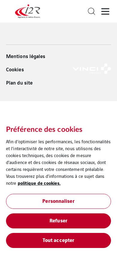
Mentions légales (26, 56)
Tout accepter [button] (58, 239)
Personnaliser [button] (58, 200)
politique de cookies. (39, 182)
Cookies (15, 69)
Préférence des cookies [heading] (44, 129)
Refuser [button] (59, 220)
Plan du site (19, 82)
